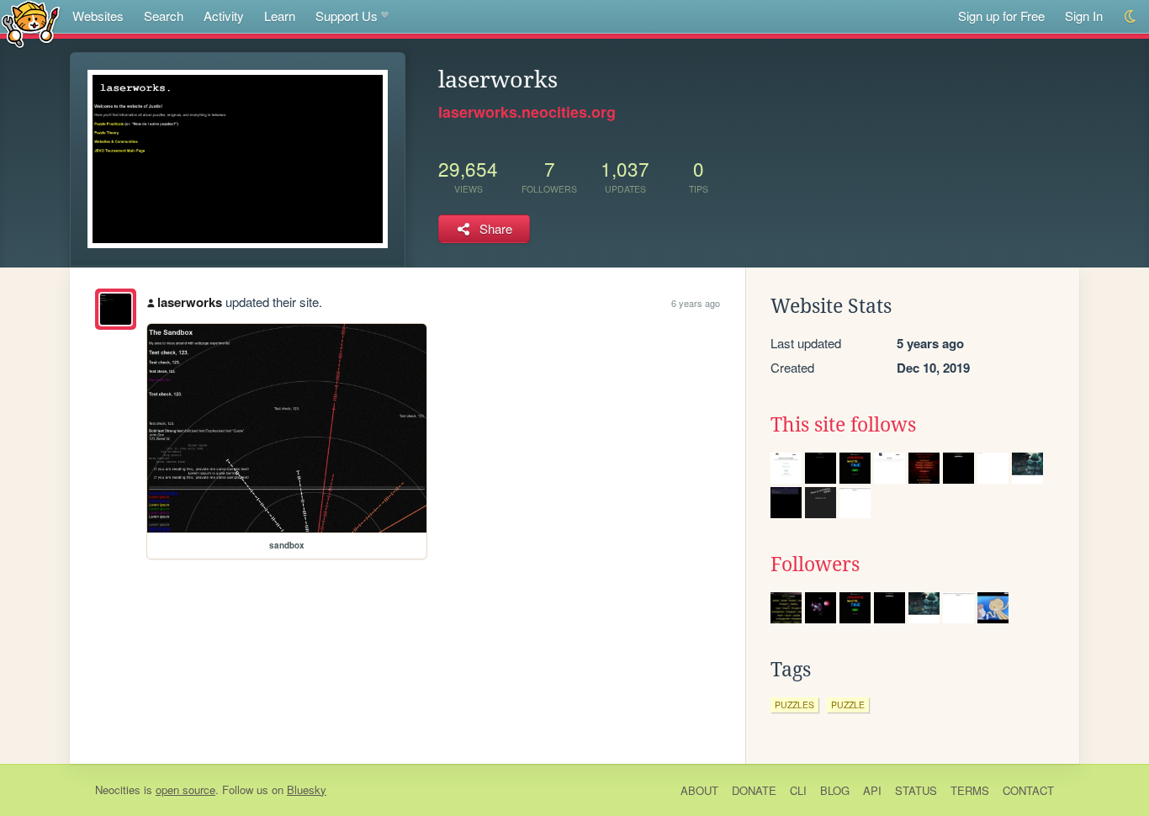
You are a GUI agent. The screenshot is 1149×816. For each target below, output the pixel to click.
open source (185, 789)
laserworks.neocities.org (527, 112)
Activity (224, 15)
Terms (969, 790)
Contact (1028, 790)
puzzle (848, 704)
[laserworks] (115, 309)
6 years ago (695, 303)
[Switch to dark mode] (1131, 16)
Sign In (1084, 15)
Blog (835, 790)
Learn (279, 15)
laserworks (189, 302)
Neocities (117, 789)
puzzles (794, 704)
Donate (754, 790)
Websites (98, 15)
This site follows (843, 425)
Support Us (346, 15)
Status (916, 790)
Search (163, 15)
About (699, 790)
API (872, 790)
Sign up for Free (1001, 15)
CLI (798, 790)
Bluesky (306, 789)
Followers (815, 564)
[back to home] (30, 23)
